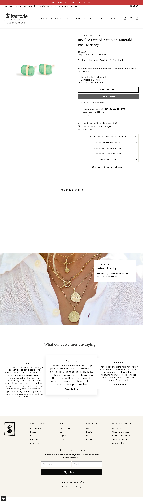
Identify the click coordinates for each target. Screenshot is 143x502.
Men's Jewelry (46, 6)
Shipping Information (108, 148)
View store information (92, 116)
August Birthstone (70, 6)
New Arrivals (21, 6)
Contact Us (117, 428)
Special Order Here (108, 142)
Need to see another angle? (108, 137)
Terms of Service (119, 439)
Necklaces (35, 439)
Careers (89, 439)
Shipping (81, 54)
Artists (60, 18)
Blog (88, 435)
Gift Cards (8, 6)
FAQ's (61, 439)
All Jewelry (41, 18)
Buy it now (108, 96)
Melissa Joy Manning (91, 36)
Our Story (90, 428)
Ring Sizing (63, 435)
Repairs (62, 432)
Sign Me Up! (71, 472)
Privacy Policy (118, 443)
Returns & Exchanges (108, 154)
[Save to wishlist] (7, 200)
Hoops (33, 432)
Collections (104, 18)
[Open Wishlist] (3, 498)
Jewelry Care (108, 159)
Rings (32, 435)
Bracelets (34, 443)
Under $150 (33, 6)
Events (57, 6)
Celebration (81, 18)
